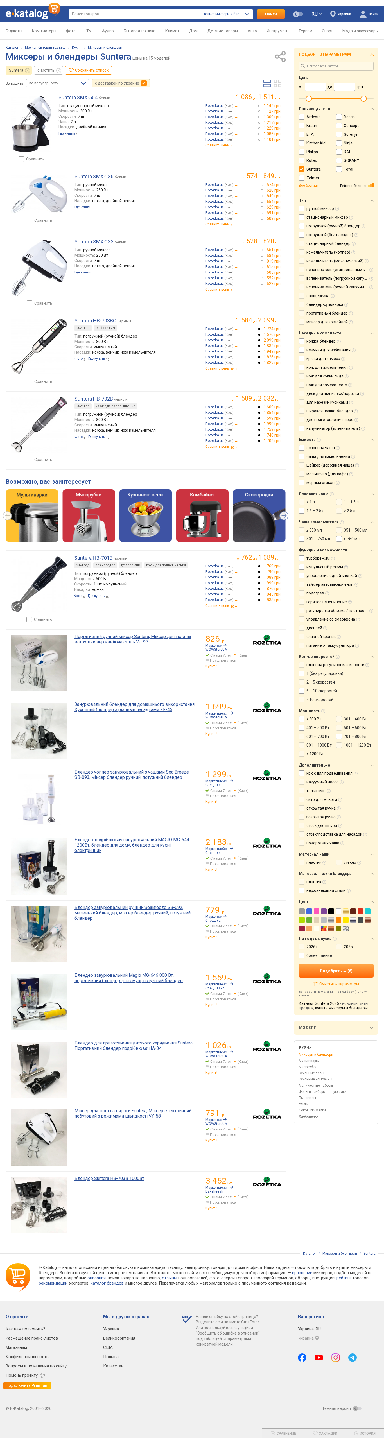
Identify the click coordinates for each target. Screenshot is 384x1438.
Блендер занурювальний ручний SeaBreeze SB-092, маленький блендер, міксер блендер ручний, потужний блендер (132, 913)
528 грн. (274, 283)
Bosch (349, 117)
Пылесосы (307, 1098)
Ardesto (313, 117)
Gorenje (351, 134)
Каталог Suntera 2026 (319, 1003)
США (108, 1347)
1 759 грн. (272, 429)
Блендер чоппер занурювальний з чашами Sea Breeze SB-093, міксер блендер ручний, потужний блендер (131, 774)
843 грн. (274, 594)
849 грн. (274, 196)
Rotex (311, 160)
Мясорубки (308, 1067)
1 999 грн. (272, 424)
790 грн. (274, 571)
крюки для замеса (323, 358)
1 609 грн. (272, 407)
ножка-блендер (321, 341)
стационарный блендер (328, 243)
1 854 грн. (272, 412)
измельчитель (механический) (334, 261)
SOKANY (351, 160)
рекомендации (53, 1283)
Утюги (303, 1104)
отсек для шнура (321, 825)
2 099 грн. (272, 340)
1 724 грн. (272, 329)
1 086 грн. (272, 134)
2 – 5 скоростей (320, 682)
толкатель (316, 790)
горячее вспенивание (326, 602)
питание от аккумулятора (330, 645)
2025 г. (350, 946)
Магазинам (16, 1347)
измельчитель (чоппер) (328, 252)
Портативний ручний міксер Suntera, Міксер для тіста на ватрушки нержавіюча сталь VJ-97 (132, 639)
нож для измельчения (327, 367)
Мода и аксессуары (360, 31)
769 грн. (274, 566)
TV (88, 31)
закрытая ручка (321, 817)
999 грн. (274, 583)
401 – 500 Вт (317, 727)
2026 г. (312, 946)
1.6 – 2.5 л (315, 510)
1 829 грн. (272, 362)
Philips (312, 152)
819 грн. (274, 261)
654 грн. (274, 201)
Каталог (12, 47)
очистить (46, 70)
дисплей (314, 628)
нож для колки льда (325, 376)
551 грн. (274, 250)
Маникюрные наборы (316, 1085)
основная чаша (320, 448)
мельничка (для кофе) (327, 474)
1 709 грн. (272, 440)
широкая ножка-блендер (329, 411)
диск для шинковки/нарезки (332, 393)
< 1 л (310, 502)
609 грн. (274, 218)
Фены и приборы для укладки (323, 1092)
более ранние (319, 955)
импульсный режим (324, 567)
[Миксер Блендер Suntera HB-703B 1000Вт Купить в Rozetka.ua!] (267, 1181)
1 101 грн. (272, 139)
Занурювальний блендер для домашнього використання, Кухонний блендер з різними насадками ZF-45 (134, 707)
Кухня (77, 47)
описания (96, 1277)
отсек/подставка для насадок (334, 834)
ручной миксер (320, 208)
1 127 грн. (272, 111)
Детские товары (222, 31)
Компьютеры (44, 31)
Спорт (327, 31)
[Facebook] (302, 1357)
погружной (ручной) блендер (333, 226)
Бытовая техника (139, 31)
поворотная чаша (322, 843)
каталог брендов (107, 1283)
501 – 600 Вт (355, 727)
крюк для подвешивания (115, 406)
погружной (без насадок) (329, 234)
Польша (111, 1356)
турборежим (105, 328)
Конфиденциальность (27, 1356)
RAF (347, 152)
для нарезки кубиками (327, 402)
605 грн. (274, 272)
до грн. (258, 97)
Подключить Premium (27, 1385)
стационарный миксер (327, 217)
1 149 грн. (272, 105)
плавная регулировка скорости (335, 665)
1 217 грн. (272, 122)
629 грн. (274, 207)
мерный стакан (320, 482)
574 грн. (274, 184)
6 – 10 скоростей (321, 691)
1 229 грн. (272, 128)
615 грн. (274, 266)
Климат (172, 31)
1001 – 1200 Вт (357, 745)
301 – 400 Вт (355, 719)
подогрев (315, 593)
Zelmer (312, 178)
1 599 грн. (272, 418)
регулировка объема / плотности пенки (343, 610)
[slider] (309, 99)
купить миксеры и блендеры (341, 1008)
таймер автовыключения (329, 584)
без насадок (105, 565)
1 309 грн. (272, 117)
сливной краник (321, 636)
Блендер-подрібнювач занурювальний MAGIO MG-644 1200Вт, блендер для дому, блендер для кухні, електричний (131, 845)
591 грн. (274, 213)
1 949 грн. (272, 351)
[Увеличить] (31, 124)
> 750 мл (352, 539)
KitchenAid (316, 143)
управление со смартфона (330, 619)
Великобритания (119, 1338)
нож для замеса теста (326, 385)
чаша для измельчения (328, 456)
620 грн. (274, 190)
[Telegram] (352, 1357)
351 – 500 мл (355, 530)
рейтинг (343, 1277)
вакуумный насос (322, 782)
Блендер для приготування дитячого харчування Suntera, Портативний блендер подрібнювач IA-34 (133, 1045)
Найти (271, 14)
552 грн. (274, 278)
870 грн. (274, 588)
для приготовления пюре (329, 419)
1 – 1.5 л (351, 502)
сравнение (302, 1272)
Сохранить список (92, 70)
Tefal (348, 169)
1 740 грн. (272, 435)
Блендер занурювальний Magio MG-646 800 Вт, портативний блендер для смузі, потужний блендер (128, 978)
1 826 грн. (272, 357)
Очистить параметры (339, 984)
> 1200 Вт (315, 754)
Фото (71, 31)
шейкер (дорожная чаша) (330, 465)
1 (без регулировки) (324, 673)
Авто (252, 31)
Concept (351, 125)
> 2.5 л (349, 510)
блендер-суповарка (324, 304)
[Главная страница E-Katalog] (33, 14)
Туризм (305, 31)
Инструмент (278, 31)
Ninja (348, 143)
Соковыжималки (312, 1110)
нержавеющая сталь (325, 890)
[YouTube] (319, 1357)
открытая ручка (321, 808)
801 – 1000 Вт (319, 745)
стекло (350, 862)
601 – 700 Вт (317, 736)
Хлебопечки (309, 1116)
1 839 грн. (272, 345)
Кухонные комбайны (315, 1079)
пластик (313, 862)
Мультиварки (309, 1061)
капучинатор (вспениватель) (333, 428)
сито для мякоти (321, 799)
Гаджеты (14, 31)
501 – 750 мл (318, 539)
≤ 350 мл (314, 530)
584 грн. (274, 255)
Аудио (108, 31)
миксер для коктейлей (327, 322)
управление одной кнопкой (331, 575)
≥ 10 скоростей (319, 699)
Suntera (16, 70)
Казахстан (113, 1366)
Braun (311, 125)
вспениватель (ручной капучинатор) (340, 287)
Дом (193, 31)
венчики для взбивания (328, 350)
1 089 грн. (272, 577)
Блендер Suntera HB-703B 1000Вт (109, 1178)
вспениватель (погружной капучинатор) (343, 278)
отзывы (169, 1277)
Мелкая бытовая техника (45, 47)
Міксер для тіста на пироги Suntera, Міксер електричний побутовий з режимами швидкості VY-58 (132, 1113)
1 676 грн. (272, 334)
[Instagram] (335, 1357)
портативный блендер (327, 313)
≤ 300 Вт (313, 719)
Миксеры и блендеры (105, 47)
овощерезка (317, 295)
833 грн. (274, 600)
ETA (310, 134)
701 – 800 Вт (355, 736)
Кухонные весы (311, 1073)
